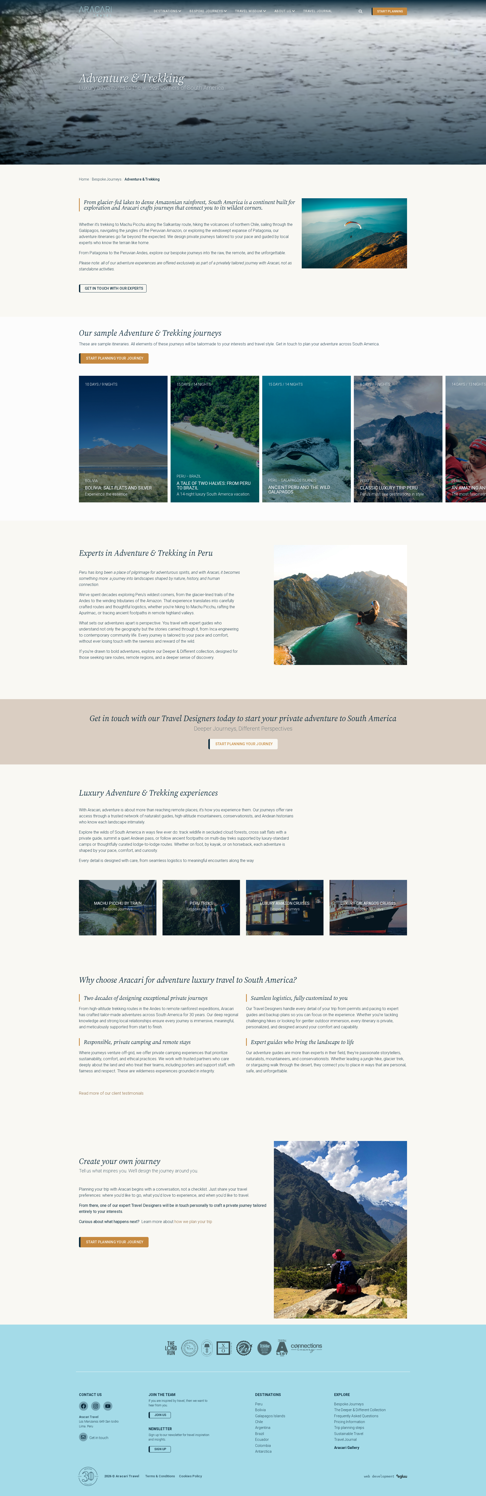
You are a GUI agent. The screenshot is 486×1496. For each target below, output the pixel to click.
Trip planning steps (349, 1428)
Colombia (263, 1446)
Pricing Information (349, 1422)
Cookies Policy (190, 1476)
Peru (258, 1404)
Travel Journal (345, 1440)
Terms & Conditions (160, 1476)
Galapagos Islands (270, 1416)
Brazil (259, 1434)
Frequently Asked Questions (356, 1416)
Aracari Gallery (346, 1448)
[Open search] (360, 11)
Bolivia (260, 1410)
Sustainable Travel (348, 1434)
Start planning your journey (115, 358)
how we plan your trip (193, 1221)
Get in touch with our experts (114, 288)
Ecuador (262, 1440)
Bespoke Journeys (107, 179)
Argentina (262, 1428)
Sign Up (160, 1449)
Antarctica (263, 1451)
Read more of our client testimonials (111, 1093)
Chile (259, 1422)
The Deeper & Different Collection (360, 1410)
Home (84, 179)
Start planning (390, 11)
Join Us (160, 1415)
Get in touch (98, 1438)
